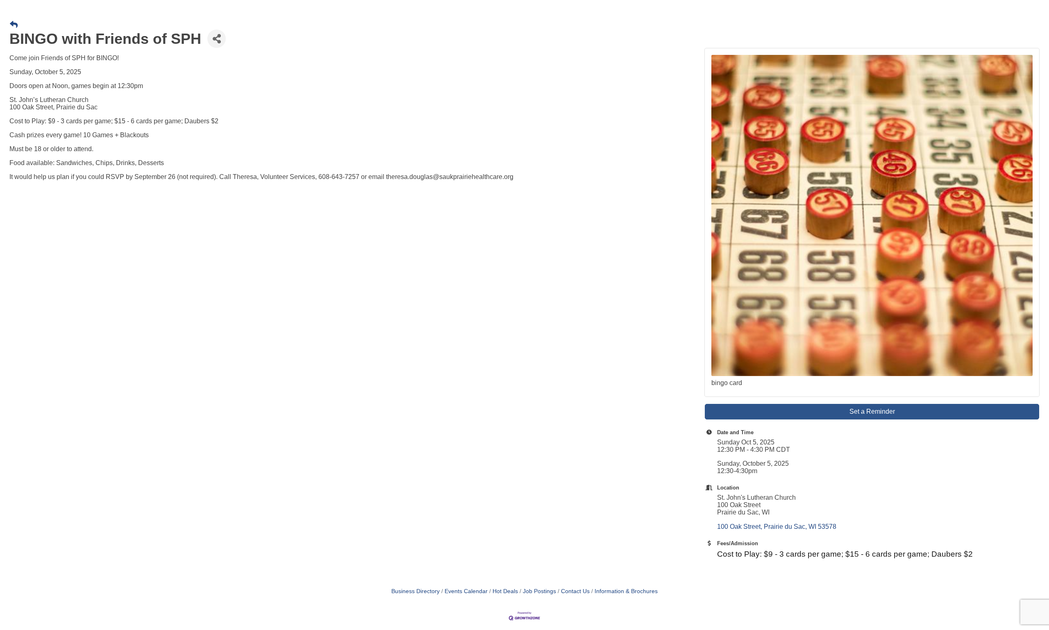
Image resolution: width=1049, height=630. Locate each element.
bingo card (726, 382)
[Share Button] (216, 38)
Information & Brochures (626, 591)
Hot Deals (505, 591)
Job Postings (539, 591)
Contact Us (575, 591)
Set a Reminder (872, 411)
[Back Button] (14, 24)
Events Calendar (466, 591)
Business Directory (415, 591)
